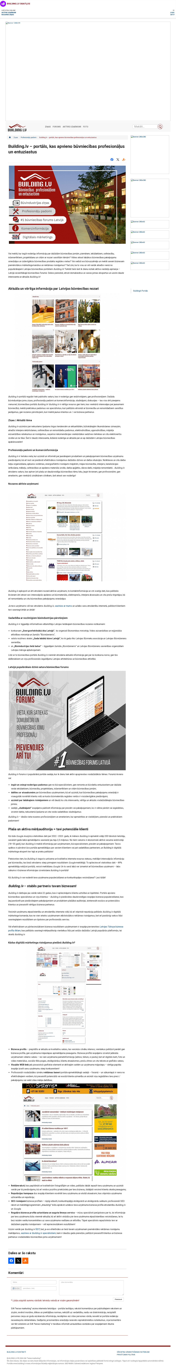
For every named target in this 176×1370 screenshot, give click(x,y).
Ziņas (48, 127)
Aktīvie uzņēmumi (9, 12)
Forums (57, 127)
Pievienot (118, 1299)
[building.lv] (10, 137)
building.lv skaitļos (18, 3)
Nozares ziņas (8, 15)
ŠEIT (37, 1229)
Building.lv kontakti (16, 1352)
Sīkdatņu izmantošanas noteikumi (133, 1352)
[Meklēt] (160, 126)
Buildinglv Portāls (140, 291)
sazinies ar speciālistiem (38, 1233)
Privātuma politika (126, 1355)
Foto (85, 127)
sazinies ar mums (63, 606)
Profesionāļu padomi (28, 137)
